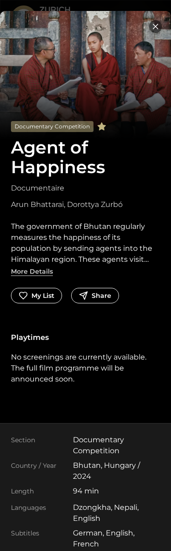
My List (42, 295)
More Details (32, 271)
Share (101, 295)
